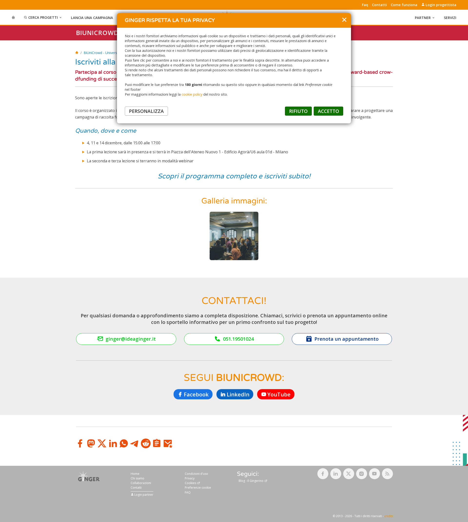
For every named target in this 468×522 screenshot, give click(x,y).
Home (135, 474)
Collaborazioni (141, 483)
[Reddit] (146, 443)
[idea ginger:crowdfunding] (89, 476)
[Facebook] (80, 443)
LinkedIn (238, 394)
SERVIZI (450, 17)
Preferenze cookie (198, 487)
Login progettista (440, 5)
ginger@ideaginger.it (131, 339)
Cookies (191, 483)
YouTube (279, 394)
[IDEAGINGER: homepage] (76, 52)
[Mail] (168, 443)
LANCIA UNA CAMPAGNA (92, 17)
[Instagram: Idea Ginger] (361, 473)
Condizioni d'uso (196, 474)
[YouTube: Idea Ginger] (374, 473)
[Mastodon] (91, 443)
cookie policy (192, 94)
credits (388, 516)
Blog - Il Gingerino (251, 481)
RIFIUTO (298, 111)
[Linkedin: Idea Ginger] (335, 473)
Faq (365, 5)
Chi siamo (137, 478)
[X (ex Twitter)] (102, 443)
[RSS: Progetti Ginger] (387, 473)
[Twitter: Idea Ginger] (348, 473)
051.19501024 (238, 339)
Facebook (196, 394)
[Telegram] (135, 443)
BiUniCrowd (97, 32)
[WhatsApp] (124, 443)
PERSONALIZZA (146, 111)
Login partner (143, 494)
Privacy (190, 478)
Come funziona (404, 5)
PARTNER (423, 17)
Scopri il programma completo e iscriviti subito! (234, 176)
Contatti (379, 5)
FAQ (188, 492)
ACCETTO (328, 111)
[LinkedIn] (113, 443)
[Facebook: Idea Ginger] (322, 473)
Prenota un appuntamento (346, 339)
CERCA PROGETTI (43, 17)
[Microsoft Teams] (157, 443)
